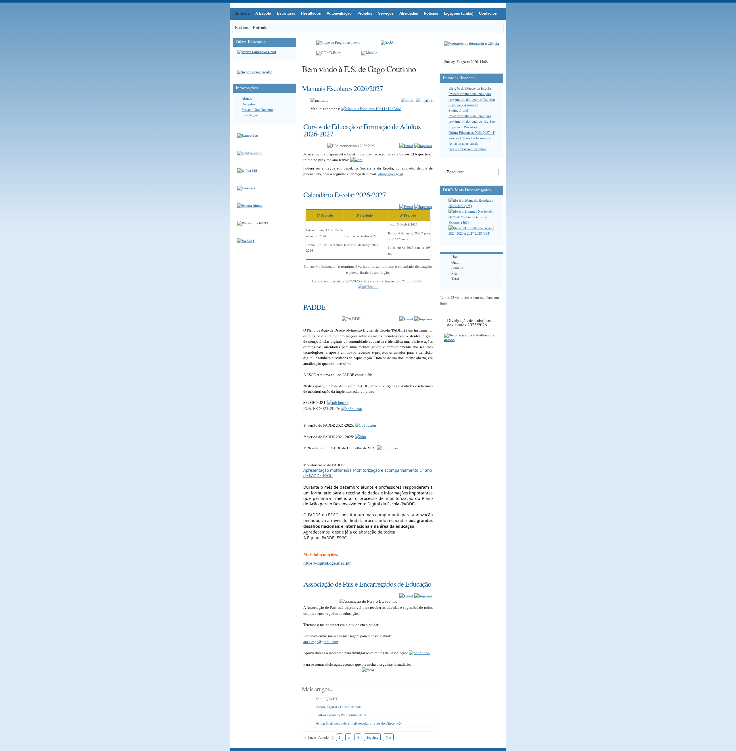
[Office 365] (247, 170)
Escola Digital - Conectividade (339, 706)
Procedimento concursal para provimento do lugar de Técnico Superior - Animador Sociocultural (471, 102)
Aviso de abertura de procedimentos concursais (467, 146)
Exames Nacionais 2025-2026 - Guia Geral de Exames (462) (470, 217)
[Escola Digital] (249, 205)
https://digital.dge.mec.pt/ (327, 563)
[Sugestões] (247, 135)
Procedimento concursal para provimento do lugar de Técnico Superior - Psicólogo (471, 121)
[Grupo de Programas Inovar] (338, 43)
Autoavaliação (339, 13)
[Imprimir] (425, 100)
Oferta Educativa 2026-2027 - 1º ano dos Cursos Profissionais (471, 135)
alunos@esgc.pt (390, 174)
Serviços (386, 13)
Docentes (248, 104)
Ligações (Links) (458, 13)
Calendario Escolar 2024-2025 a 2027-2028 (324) (471, 230)
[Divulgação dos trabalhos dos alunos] (471, 340)
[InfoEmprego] (249, 153)
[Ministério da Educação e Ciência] (471, 43)
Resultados (311, 13)
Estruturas (286, 13)
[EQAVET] (245, 240)
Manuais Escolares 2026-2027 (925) (470, 203)
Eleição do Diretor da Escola (469, 88)
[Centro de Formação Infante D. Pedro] (328, 53)
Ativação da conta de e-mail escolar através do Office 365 (358, 723)
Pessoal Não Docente (257, 109)
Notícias (431, 13)
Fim (388, 737)
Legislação (249, 115)
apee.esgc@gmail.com (320, 642)
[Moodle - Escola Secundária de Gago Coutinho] (369, 53)
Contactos (488, 13)
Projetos (364, 13)
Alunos (246, 98)
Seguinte (372, 737)
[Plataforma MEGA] (253, 223)
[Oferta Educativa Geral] (256, 52)
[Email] (408, 100)
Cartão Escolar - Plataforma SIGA (341, 714)
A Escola (263, 13)
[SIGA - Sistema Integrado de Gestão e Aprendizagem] (387, 43)
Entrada (243, 13)
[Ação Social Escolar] (254, 72)
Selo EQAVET (327, 698)
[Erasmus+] (246, 188)
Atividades (408, 13)
